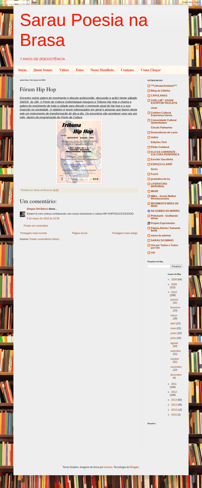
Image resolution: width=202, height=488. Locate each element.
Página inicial (79, 233)
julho (173, 338)
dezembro (176, 374)
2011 (174, 384)
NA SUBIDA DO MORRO (165, 211)
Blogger (134, 467)
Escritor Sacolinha (162, 159)
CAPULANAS (159, 95)
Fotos (80, 69)
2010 (174, 292)
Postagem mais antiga (124, 233)
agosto (174, 343)
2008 (174, 279)
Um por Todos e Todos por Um (164, 246)
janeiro (174, 299)
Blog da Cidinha (160, 90)
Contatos (127, 69)
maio (173, 328)
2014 (174, 404)
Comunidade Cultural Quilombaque (163, 121)
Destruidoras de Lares (164, 132)
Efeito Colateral (160, 147)
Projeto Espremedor (163, 223)
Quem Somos (42, 69)
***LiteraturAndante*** (164, 85)
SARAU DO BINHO (162, 240)
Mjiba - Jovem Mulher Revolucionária (163, 197)
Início (22, 69)
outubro (174, 359)
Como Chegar (151, 69)
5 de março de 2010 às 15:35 (43, 218)
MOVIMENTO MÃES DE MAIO (165, 204)
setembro (175, 351)
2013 (174, 399)
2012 (174, 392)
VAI (153, 252)
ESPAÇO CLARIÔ (161, 164)
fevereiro (175, 307)
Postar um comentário (36, 225)
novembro (176, 367)
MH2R (154, 191)
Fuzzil (154, 174)
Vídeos (64, 69)
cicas (154, 108)
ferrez (154, 169)
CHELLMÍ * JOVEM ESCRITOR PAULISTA (164, 101)
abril (173, 323)
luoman (108, 467)
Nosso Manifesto (102, 69)
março (173, 315)
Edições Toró (159, 142)
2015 (174, 409)
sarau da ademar (161, 235)
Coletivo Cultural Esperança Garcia (161, 114)
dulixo (154, 137)
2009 (174, 284)
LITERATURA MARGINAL (159, 185)
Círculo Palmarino (161, 127)
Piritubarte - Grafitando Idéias (164, 217)
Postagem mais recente (34, 233)
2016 (174, 414)
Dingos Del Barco (37, 209)
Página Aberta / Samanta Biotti (165, 229)
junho (173, 333)
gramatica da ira (160, 179)
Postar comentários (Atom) (44, 239)
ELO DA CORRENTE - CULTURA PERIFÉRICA (165, 153)
